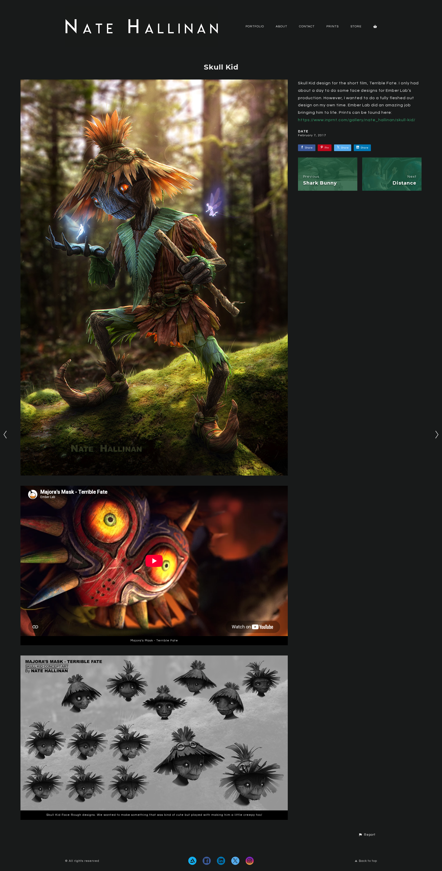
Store (355, 26)
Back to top (368, 861)
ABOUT (281, 26)
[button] (367, 835)
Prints (332, 26)
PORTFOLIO (255, 26)
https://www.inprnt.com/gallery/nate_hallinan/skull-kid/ (356, 120)
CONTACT (307, 26)
